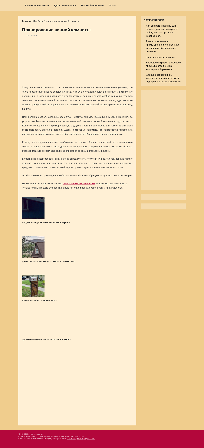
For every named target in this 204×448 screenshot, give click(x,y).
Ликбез (112, 5)
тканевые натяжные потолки (79, 183)
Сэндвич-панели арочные (160, 57)
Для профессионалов (65, 5)
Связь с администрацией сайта (81, 438)
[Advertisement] (77, 62)
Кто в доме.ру (36, 434)
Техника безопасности (92, 5)
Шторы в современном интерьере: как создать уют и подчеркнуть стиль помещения (163, 78)
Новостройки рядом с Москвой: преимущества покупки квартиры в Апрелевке (163, 66)
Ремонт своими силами (37, 5)
